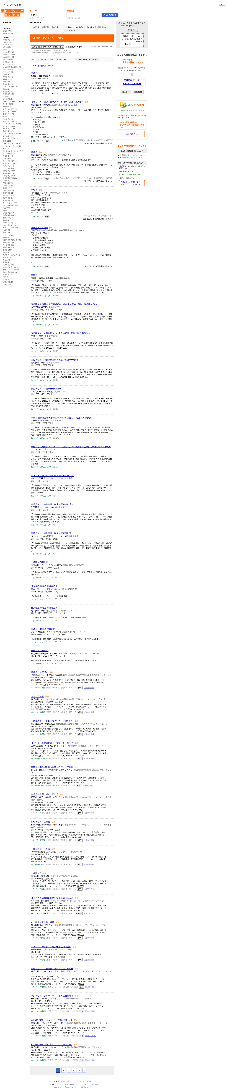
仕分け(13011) (8, 158)
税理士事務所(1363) (10, 59)
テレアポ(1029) (8, 116)
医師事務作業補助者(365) (12, 240)
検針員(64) (6, 230)
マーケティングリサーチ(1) (12, 143)
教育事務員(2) (8, 200)
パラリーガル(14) (9, 235)
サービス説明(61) (9, 168)
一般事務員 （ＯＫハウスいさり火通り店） (52, 721)
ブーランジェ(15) (9, 186)
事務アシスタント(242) (11, 270)
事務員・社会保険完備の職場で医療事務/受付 (52, 475)
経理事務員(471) (8, 213)
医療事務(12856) (9, 171)
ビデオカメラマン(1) (10, 109)
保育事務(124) (8, 280)
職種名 (6, 37)
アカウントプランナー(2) (11, 228)
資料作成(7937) (8, 131)
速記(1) (5, 277)
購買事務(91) (7, 262)
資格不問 (55, 27)
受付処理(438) (8, 156)
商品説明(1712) (8, 166)
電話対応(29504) (9, 55)
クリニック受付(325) (10, 87)
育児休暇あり (80, 27)
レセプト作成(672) (9, 190)
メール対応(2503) (9, 153)
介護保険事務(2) (8, 183)
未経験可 (91, 27)
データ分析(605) (8, 245)
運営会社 (52, 1081)
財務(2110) (7, 47)
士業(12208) (7, 141)
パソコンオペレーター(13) (12, 134)
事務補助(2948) (8, 114)
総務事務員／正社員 (40, 822)
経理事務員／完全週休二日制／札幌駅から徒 (52, 969)
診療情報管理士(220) (10, 267)
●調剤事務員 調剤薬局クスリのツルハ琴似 (51, 1044)
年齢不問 (36, 27)
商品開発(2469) (8, 265)
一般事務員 (36, 873)
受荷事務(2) (7, 252)
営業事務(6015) (8, 94)
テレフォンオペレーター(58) (13, 151)
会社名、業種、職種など (38, 18)
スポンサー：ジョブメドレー (42, 578)
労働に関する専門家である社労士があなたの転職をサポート (132, 184)
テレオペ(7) (7, 148)
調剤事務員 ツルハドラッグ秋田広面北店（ (52, 996)
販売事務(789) (8, 136)
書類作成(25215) (9, 129)
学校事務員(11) (8, 193)
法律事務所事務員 (39, 227)
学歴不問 (45, 27)
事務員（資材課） (39, 672)
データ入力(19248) (9, 111)
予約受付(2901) (8, 195)
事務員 (34, 73)
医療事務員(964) (8, 173)
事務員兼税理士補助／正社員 (44, 794)
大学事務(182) (8, 77)
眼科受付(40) (7, 188)
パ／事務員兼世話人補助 (42, 922)
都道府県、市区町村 (74, 18)
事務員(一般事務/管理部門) (43, 629)
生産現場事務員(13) (10, 272)
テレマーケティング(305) (12, 124)
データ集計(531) (8, 242)
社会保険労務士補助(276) (12, 67)
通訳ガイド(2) (8, 50)
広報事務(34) (7, 238)
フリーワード (35, 11)
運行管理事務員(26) (10, 178)
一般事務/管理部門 (39, 562)
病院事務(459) (8, 74)
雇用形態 (7, 28)
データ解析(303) (8, 247)
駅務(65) (6, 97)
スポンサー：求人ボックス (41, 93)
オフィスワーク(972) (10, 139)
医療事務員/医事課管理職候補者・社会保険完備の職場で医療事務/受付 (64, 304)
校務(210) (6, 233)
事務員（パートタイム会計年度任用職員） (51, 947)
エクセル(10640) (9, 126)
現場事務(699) (8, 92)
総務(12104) (7, 42)
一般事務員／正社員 (40, 849)
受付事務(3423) (8, 40)
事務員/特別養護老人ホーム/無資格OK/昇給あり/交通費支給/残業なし (63, 418)
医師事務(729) (8, 220)
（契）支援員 (37, 696)
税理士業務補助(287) (10, 205)
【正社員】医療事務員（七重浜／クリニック (52, 743)
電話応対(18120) (9, 163)
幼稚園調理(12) (8, 285)
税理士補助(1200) (9, 69)
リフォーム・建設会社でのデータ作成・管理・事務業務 (57, 102)
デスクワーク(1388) (10, 64)
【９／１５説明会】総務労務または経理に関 (52, 898)
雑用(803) (6, 208)
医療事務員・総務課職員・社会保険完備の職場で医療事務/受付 (61, 333)
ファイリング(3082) (10, 161)
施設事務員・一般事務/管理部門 (46, 389)
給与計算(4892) (8, 52)
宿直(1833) (7, 257)
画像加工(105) (8, 62)
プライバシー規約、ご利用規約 (87, 1084)
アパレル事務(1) (8, 72)
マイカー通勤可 (66, 27)
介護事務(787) (8, 181)
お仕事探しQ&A (132, 134)
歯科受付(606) (8, 79)
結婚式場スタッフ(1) (10, 225)
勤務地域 (70, 11)
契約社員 (6, 33)
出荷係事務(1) (8, 260)
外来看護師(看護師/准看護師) (44, 586)
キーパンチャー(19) (10, 203)
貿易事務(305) (8, 45)
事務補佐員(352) (8, 218)
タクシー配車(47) (9, 104)
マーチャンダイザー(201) (12, 146)
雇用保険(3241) (8, 57)
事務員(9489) (7, 250)
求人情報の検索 (63, 1081)
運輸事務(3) (7, 89)
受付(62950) (7, 82)
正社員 (5, 31)
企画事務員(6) (8, 198)
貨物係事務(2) (8, 99)
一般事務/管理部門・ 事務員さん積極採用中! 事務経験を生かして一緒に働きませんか (71, 447)
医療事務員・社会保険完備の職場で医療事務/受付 (54, 360)
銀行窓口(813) (8, 210)
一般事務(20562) (9, 176)
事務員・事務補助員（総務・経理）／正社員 (52, 767)
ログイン (222, 5)
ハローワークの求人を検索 (10, 10)
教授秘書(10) (7, 106)
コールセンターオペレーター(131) (15, 101)
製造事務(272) (8, 119)
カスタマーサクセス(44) (11, 255)
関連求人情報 (89, 688)
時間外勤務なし (103, 27)
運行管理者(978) (8, 84)
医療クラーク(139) (9, 223)
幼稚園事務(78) (8, 282)
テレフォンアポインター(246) (13, 121)
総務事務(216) (8, 275)
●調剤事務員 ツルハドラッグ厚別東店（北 (51, 1020)
